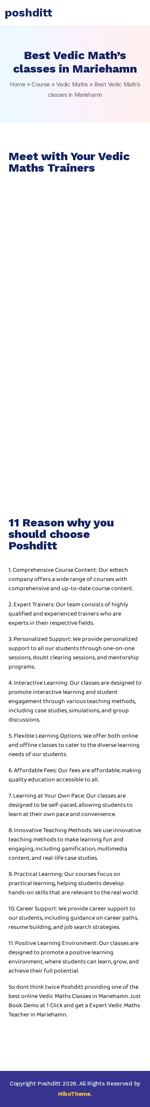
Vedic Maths (72, 84)
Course (41, 84)
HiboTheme (74, 1093)
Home (17, 84)
